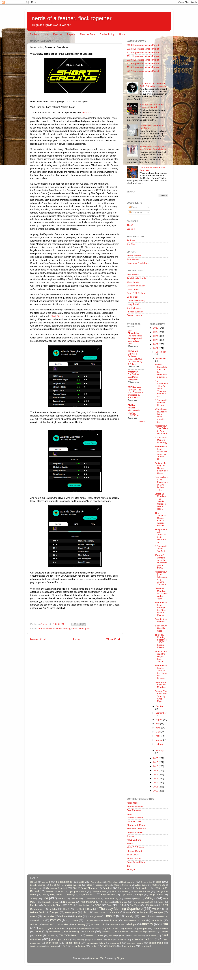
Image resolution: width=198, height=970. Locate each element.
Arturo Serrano (134, 256)
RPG (70, 905)
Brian (129, 814)
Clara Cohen (133, 289)
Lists (46, 34)
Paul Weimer (133, 259)
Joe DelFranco (134, 308)
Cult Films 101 (158, 885)
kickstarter (106, 932)
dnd (122, 924)
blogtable (77, 916)
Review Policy (107, 34)
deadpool (114, 924)
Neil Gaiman (106, 902)
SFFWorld (133, 351)
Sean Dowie (133, 855)
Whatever (133, 372)
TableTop (53, 909)
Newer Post (38, 639)
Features (57, 34)
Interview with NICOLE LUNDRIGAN (134, 412)
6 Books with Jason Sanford (161, 548)
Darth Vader (142, 888)
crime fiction (157, 920)
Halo (44, 895)
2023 (156, 340)
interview (89, 931)
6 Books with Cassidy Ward (161, 628)
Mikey (130, 843)
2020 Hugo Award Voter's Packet (143, 60)
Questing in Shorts (53, 905)
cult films (47, 924)
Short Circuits (57, 316)
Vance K (131, 229)
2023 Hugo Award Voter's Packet (143, 52)
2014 (156, 782)
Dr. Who (61, 891)
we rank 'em (129, 946)
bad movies (48, 916)
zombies (145, 946)
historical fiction (160, 928)
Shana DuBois (134, 858)
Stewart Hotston (134, 315)
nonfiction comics (136, 936)
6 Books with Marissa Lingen (161, 402)
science (122, 940)
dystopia (132, 924)
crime (142, 920)
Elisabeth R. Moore (136, 825)
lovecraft (153, 932)
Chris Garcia (133, 282)
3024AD (33, 882)
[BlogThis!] (75, 624)
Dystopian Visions (77, 891)
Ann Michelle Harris (136, 278)
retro (99, 940)
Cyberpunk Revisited (56, 888)
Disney (49, 891)
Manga (137, 899)
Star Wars (150, 905)
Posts (134, 207)
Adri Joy (131, 240)
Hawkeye (71, 895)
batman (63, 916)
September (161, 713)
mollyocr (89, 936)
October (160, 706)
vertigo (93, 946)
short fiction (52, 942)
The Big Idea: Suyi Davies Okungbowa (134, 377)
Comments (136, 212)
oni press (151, 936)
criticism (34, 924)
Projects (71, 34)
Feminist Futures (141, 891)
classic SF (163, 916)
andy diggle (100, 912)
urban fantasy (78, 946)
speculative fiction (96, 943)
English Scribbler (135, 832)
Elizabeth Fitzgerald (136, 829)
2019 (156, 762)
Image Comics (156, 895)
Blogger (120, 958)
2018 (156, 766)
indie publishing (71, 932)
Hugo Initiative (108, 895)
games (72, 928)
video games (109, 946)
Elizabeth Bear (99, 891)
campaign (129, 916)
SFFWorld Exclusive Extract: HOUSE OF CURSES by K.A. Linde (135, 359)
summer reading (135, 943)
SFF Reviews (134, 387)
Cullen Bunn (140, 885)
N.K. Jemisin (69, 902)
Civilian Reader (132, 406)
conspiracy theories (92, 920)
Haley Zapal (133, 304)
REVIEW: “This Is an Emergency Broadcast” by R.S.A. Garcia (135, 394)
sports (74, 628)
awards (33, 916)
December (161, 352)
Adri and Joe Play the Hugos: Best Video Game (161, 468)
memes (51, 936)
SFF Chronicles (133, 332)
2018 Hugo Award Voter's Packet (143, 67)
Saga (109, 905)
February (160, 744)
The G (130, 225)
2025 (156, 332)
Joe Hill (61, 899)
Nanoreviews (88, 901)
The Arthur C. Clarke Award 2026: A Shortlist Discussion (153, 84)
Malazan (127, 899)
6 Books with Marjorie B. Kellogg (161, 440)
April (158, 736)
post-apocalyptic (60, 939)
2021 (156, 348)
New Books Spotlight (143, 902)
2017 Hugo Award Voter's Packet (143, 71)
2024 (156, 336)
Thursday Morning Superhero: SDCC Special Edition (161, 641)
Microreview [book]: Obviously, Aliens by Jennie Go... (161, 452)
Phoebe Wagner (135, 312)
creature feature (129, 920)
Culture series (36, 888)
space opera (73, 942)
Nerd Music (121, 902)
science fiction (142, 939)
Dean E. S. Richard (136, 293)
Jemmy (130, 836)
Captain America (73, 885)
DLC (75, 888)
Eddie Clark (132, 297)
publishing (79, 940)
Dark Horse (123, 888)
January (160, 750)
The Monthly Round (84, 909)
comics (55, 920)
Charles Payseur (135, 818)
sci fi (110, 940)
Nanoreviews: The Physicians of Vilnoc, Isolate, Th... (161, 483)
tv (64, 946)
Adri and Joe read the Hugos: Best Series (161, 656)
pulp (91, 940)
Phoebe (34, 905)
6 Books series (64, 881)
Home (122, 34)
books (110, 916)
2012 (156, 791)
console (74, 920)
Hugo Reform (126, 895)
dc (104, 924)
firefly (41, 928)
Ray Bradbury (84, 905)
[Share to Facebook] (81, 624)
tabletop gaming (37, 946)
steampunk (115, 943)
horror (38, 931)
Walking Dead (37, 912)
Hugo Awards (86, 894)
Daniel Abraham (89, 888)
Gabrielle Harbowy (136, 300)
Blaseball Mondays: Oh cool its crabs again (161, 593)
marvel (38, 935)
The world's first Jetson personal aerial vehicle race (135, 340)
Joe (45, 898)
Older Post (113, 639)
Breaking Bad (146, 882)
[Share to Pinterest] (84, 624)
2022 (156, 344)
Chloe (89, 885)
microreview (67, 935)
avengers (158, 912)
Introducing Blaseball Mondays (160, 684)
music (100, 936)
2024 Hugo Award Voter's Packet (143, 49)
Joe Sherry (132, 244)
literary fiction (121, 932)
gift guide (85, 928)
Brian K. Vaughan (37, 885)
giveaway (97, 928)
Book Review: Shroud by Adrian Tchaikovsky (152, 105)
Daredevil (107, 888)
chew (142, 916)
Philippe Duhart (134, 851)
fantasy (147, 924)
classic (153, 916)
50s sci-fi (46, 882)
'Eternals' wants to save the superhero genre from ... (161, 561)
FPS (114, 891)
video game (84, 628)
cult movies (62, 924)
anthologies (142, 912)
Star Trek (134, 905)
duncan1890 (97, 958)
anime (128, 912)
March (159, 740)
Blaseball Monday (61, 628)
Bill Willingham (111, 882)
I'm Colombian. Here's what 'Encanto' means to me (161, 388)
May (158, 732)
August (159, 719)
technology (52, 946)
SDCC (98, 905)
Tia (128, 866)
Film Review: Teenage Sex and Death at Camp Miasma (153, 147)
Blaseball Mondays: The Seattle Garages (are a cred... (161, 501)
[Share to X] (78, 624)
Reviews (34, 34)
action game (71, 912)
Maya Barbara (134, 840)
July (158, 723)
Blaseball (87, 112)
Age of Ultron (96, 882)
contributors (111, 920)
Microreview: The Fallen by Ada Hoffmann (161, 430)
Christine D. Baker (136, 286)
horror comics (54, 932)
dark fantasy (79, 924)
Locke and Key (110, 899)
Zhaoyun (131, 869)
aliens (86, 912)
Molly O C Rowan (135, 847)
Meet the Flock (87, 34)
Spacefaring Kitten (136, 862)
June (158, 728)
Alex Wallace (133, 274)
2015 (156, 778)
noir (122, 936)
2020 (156, 758)
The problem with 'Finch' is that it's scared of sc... (161, 535)
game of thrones (56, 928)
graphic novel (111, 928)
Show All (142, 422)
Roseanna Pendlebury (138, 263)
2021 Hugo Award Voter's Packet (143, 56)
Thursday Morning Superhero (120, 909)
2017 (156, 770)
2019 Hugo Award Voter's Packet (143, 63)
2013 (156, 787)
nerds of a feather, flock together (72, 18)
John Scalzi (76, 899)
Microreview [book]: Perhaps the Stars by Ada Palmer (161, 608)
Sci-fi (120, 905)
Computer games (103, 885)
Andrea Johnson (135, 806)
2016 (156, 774)
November (161, 358)
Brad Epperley (134, 810)
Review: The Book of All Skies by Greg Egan (161, 696)
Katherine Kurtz (93, 899)
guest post (142, 928)
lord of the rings (140, 932)
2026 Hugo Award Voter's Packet (143, 45)
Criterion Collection (122, 885)
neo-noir (112, 936)
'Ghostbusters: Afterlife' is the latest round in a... (161, 415)
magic (165, 932)
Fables (124, 891)
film (165, 924)
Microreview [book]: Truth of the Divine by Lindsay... (161, 671)
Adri (40, 628)
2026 (156, 328)
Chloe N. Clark (134, 821)
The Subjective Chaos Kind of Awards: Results (161, 519)
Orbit (160, 902)
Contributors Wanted (161, 620)
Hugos (140, 895)
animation (114, 912)
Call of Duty (55, 885)
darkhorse (95, 924)
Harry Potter (56, 895)
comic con (39, 920)
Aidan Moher (133, 803)
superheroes (156, 942)
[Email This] (72, 624)
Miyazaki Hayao (50, 902)
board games (94, 916)
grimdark (127, 928)
